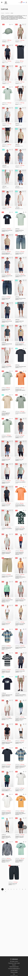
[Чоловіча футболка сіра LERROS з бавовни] (21, 588)
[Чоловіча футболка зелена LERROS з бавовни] (21, 849)
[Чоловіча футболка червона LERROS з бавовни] (21, 541)
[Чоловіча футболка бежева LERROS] (7, 242)
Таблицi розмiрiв (14, 972)
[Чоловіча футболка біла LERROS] (21, 264)
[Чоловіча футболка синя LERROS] (7, 219)
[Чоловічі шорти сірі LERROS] (7, 612)
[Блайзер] (7, 31)
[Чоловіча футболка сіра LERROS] (7, 310)
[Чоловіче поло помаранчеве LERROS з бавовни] (21, 565)
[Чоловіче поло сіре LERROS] (21, 425)
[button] (25, 827)
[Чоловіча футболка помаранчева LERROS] (21, 493)
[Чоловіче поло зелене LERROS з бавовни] (21, 517)
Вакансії (14, 964)
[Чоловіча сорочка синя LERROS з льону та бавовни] (7, 849)
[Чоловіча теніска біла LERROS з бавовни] (7, 541)
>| (5, 891)
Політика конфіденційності (14, 968)
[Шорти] (20, 94)
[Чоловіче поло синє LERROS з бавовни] (7, 660)
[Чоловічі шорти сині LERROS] (21, 242)
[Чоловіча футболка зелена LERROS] (7, 778)
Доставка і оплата (14, 961)
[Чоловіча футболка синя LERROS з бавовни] (7, 683)
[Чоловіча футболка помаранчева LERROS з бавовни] (21, 801)
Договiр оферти (14, 970)
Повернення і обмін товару (14, 963)
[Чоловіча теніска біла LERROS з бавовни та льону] (7, 801)
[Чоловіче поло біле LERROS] (7, 471)
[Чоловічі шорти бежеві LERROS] (7, 355)
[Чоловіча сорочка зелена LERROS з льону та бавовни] (7, 588)
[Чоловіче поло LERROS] (21, 402)
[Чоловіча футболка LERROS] (21, 219)
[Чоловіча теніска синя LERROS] (21, 660)
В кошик (7, 41)
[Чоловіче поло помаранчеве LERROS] (21, 378)
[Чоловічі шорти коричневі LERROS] (7, 565)
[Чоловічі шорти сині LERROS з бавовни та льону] (7, 825)
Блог (14, 974)
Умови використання (14, 966)
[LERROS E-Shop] (5, 2)
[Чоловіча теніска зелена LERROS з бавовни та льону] (7, 636)
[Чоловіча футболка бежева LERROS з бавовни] (7, 402)
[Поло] (7, 52)
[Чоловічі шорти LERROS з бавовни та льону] (21, 683)
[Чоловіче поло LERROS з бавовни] (7, 707)
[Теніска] (20, 31)
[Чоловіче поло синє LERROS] (7, 448)
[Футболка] (20, 52)
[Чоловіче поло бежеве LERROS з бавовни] (21, 612)
